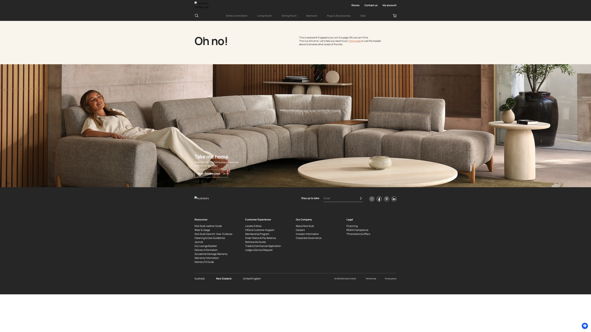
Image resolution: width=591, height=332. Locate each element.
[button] (585, 326)
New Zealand (223, 278)
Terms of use (371, 278)
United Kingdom (252, 278)
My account (389, 5)
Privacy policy (390, 278)
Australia (200, 278)
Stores (355, 5)
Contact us (371, 5)
